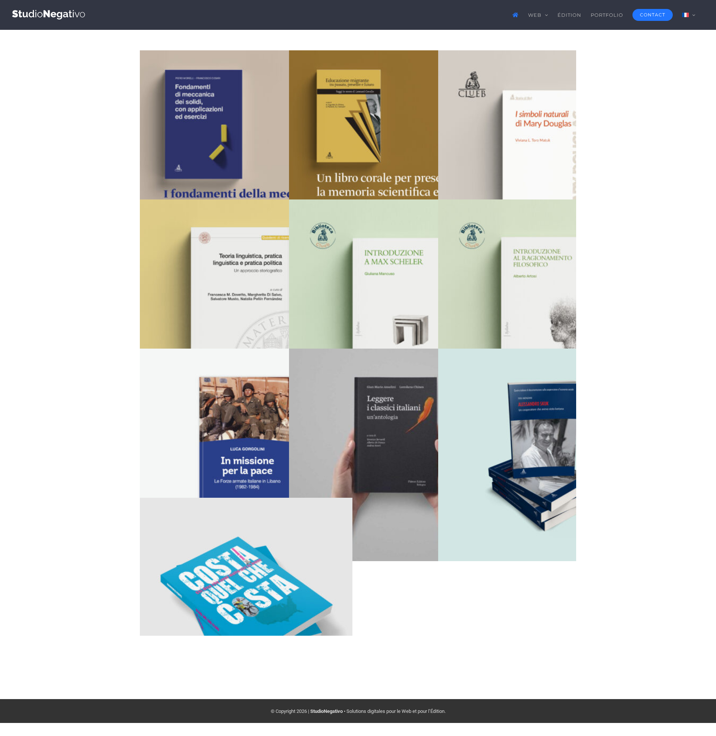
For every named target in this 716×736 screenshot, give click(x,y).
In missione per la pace (246, 440)
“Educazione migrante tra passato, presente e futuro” (395, 135)
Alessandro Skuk (544, 440)
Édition (246, 183)
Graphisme (254, 474)
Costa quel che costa (246, 589)
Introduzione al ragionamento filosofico (544, 291)
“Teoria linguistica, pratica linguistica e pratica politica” (246, 284)
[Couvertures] (246, 156)
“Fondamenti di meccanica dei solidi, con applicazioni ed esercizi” (246, 135)
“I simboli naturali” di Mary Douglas (544, 141)
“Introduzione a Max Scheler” (395, 291)
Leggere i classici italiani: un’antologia (395, 440)
